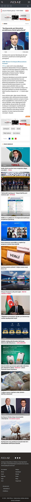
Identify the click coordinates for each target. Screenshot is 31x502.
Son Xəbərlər (4, 469)
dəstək (18, 128)
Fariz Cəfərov (16, 133)
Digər (2, 478)
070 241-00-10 (6, 486)
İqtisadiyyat (18, 471)
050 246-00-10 (6, 488)
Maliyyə (17, 469)
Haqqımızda (18, 481)
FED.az (4, 66)
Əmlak (16, 476)
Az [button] (28, 6)
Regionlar (3, 476)
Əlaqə (16, 478)
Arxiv (2, 481)
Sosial (2, 474)
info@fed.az (5, 491)
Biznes (2, 471)
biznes (13, 128)
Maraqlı (17, 474)
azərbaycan (6, 128)
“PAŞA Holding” (7, 133)
